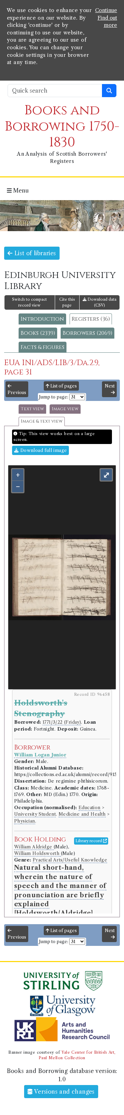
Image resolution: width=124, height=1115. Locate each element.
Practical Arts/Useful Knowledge (70, 860)
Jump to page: (53, 397)
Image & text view (42, 421)
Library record (89, 840)
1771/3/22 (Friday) (62, 722)
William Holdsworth (37, 853)
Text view (32, 409)
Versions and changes (64, 1091)
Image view (65, 409)
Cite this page (67, 302)
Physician (24, 821)
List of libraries (34, 253)
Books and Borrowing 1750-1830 (62, 126)
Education (90, 807)
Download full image (43, 450)
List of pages (63, 386)
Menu (20, 190)
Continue (106, 10)
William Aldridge (34, 846)
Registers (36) (91, 319)
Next (110, 386)
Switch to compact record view (29, 302)
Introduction (42, 319)
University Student (35, 814)
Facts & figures (42, 347)
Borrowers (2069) (87, 333)
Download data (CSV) (101, 302)
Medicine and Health (82, 814)
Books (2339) (38, 333)
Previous (17, 392)
